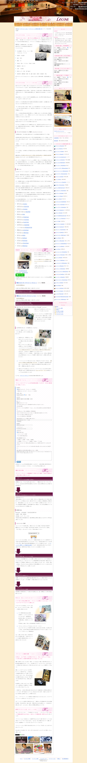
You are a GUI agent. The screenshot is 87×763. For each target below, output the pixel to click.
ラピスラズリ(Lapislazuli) (59, 226)
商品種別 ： (19, 387)
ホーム (21, 758)
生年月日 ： (19, 397)
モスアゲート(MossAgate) (59, 240)
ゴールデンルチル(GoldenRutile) (60, 201)
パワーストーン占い (24, 28)
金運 (28, 439)
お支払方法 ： (19, 430)
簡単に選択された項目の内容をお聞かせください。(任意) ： (28, 450)
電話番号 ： (19, 423)
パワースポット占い (59, 312)
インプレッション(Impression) (60, 218)
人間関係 (19, 441)
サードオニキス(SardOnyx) (59, 274)
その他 (40, 441)
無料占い (58, 309)
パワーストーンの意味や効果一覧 (35, 28)
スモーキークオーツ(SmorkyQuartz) (61, 279)
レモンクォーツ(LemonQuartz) (60, 229)
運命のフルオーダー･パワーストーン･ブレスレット (27, 282)
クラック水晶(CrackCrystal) (60, 187)
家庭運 (31, 441)
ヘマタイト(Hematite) (59, 212)
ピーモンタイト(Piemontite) (60, 254)
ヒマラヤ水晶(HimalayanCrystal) (60, 215)
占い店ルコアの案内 (59, 311)
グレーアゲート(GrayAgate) (60, 204)
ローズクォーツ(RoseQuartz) (60, 268)
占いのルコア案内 (27, 758)
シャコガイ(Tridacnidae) (59, 293)
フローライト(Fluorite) (59, 196)
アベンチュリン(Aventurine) (60, 159)
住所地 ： (55, 62)
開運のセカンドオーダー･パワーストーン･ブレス (26, 295)
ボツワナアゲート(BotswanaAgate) (61, 173)
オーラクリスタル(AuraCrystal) (60, 157)
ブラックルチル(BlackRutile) (60, 162)
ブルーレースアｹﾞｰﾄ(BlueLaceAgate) (61, 168)
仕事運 (24, 439)
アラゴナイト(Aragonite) (59, 154)
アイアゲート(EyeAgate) (59, 193)
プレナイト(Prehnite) (58, 257)
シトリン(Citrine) (58, 179)
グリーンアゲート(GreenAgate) (60, 207)
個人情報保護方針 (65, 758)
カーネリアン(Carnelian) (59, 176)
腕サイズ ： (19, 401)
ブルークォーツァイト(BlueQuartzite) (61, 171)
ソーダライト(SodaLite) (59, 282)
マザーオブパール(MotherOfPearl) (61, 243)
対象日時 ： (56, 60)
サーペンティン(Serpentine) (60, 277)
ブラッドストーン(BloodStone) (60, 165)
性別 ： (65, 47)
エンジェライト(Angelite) (59, 151)
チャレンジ (25, 441)
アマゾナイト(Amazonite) (59, 145)
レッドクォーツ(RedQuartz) (60, 260)
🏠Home (17, 28)
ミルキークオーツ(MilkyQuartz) (60, 235)
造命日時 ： (56, 82)
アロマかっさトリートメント (59, 131)
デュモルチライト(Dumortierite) (60, 190)
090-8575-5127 (82, 6)
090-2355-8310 (82, 2)
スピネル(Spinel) (58, 285)
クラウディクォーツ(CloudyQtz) (60, 182)
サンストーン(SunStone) (59, 288)
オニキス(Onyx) (58, 249)
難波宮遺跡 (56, 140)
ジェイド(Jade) (57, 221)
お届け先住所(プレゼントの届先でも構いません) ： (26, 418)
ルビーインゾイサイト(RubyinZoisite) (61, 271)
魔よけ (36, 441)
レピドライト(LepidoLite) (59, 232)
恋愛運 (19, 439)
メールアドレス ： (20, 427)
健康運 (32, 439)
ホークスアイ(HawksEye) (59, 210)
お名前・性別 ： (20, 393)
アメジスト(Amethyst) (59, 148)
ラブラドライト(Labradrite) (59, 224)
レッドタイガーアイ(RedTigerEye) (61, 263)
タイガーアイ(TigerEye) (59, 291)
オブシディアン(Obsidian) (59, 246)
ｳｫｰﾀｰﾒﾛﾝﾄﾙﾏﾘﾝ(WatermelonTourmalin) (61, 296)
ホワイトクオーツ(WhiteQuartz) (60, 299)
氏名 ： (55, 47)
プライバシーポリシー (24, 375)
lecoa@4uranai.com (81, 8)
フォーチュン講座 (59, 308)
